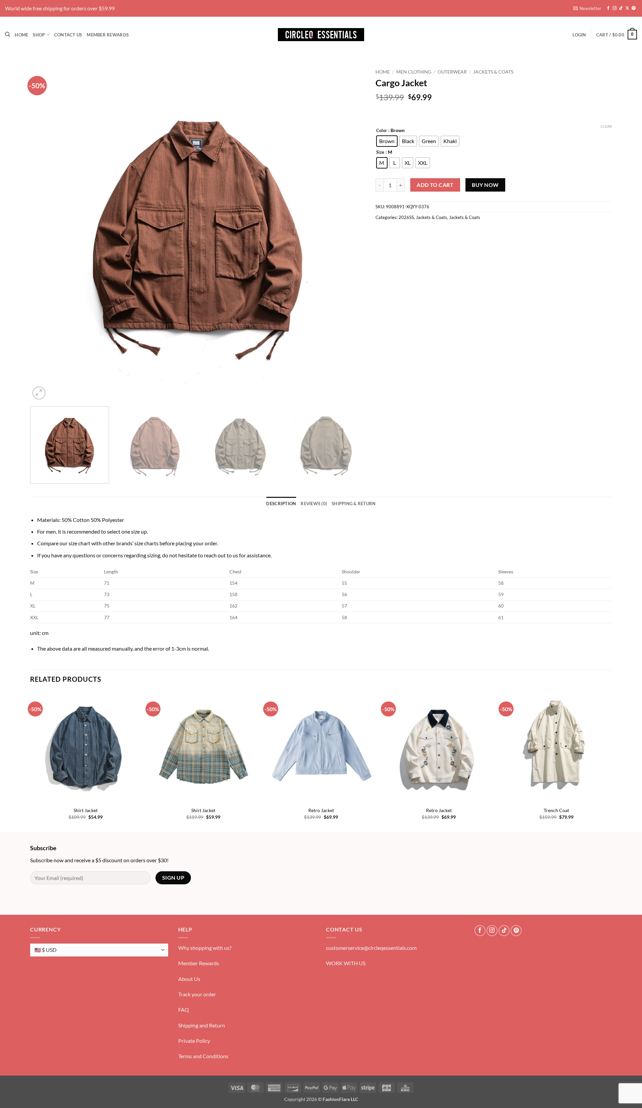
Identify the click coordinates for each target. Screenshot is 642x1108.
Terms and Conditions (203, 1056)
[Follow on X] (627, 8)
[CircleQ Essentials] (321, 34)
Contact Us (68, 34)
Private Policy (194, 1040)
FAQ (183, 1009)
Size (380, 152)
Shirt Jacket (86, 810)
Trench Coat (556, 810)
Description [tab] (281, 503)
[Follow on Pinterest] (634, 8)
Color (381, 130)
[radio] (387, 141)
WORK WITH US (345, 963)
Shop (39, 34)
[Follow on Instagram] (615, 8)
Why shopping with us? (204, 948)
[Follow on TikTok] (621, 8)
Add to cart (435, 185)
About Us (189, 979)
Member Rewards (108, 34)
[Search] (7, 34)
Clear (606, 126)
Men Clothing (413, 72)
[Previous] (45, 233)
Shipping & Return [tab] (354, 503)
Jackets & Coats (493, 72)
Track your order (197, 994)
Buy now (485, 185)
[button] (587, 8)
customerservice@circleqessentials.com (371, 948)
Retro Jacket (321, 810)
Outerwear (452, 72)
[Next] (350, 233)
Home (21, 34)
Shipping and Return (201, 1025)
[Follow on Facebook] (608, 8)
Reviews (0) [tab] (314, 503)
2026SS (406, 217)
